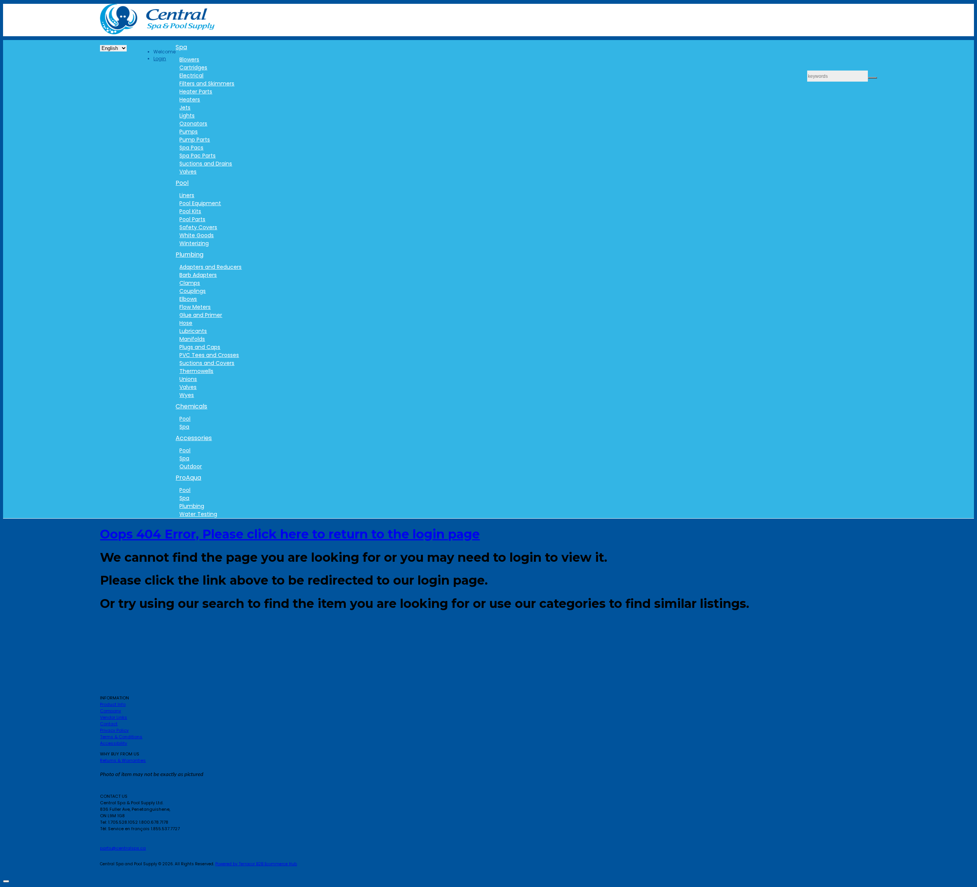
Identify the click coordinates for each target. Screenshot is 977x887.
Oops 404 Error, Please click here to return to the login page (290, 534)
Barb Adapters (198, 275)
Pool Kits (190, 211)
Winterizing (194, 243)
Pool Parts (192, 219)
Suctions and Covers (206, 363)
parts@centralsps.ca (123, 848)
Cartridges (193, 67)
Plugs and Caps (199, 347)
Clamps (189, 283)
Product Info (113, 704)
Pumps (188, 131)
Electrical (191, 75)
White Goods (196, 235)
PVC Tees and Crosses (209, 355)
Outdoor (190, 466)
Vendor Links (113, 717)
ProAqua (188, 477)
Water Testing (198, 514)
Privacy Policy (114, 730)
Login (159, 58)
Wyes (186, 395)
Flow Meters (195, 307)
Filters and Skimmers (206, 83)
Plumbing (189, 254)
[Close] (6, 881)
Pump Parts (194, 139)
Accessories (194, 438)
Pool (182, 182)
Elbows (188, 299)
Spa (181, 47)
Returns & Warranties (123, 760)
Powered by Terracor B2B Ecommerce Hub (256, 864)
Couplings (192, 291)
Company (110, 711)
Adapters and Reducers (210, 267)
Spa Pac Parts (197, 155)
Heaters (189, 99)
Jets (184, 107)
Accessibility (113, 743)
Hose (185, 323)
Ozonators (193, 123)
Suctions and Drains (205, 163)
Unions (188, 379)
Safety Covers (198, 227)
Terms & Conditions (121, 737)
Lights (187, 115)
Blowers (189, 59)
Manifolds (192, 339)
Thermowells (196, 371)
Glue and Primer (200, 315)
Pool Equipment (200, 203)
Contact (109, 724)
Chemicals (191, 406)
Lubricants (193, 331)
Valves (188, 171)
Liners (186, 195)
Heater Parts (195, 91)
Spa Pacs (191, 147)
